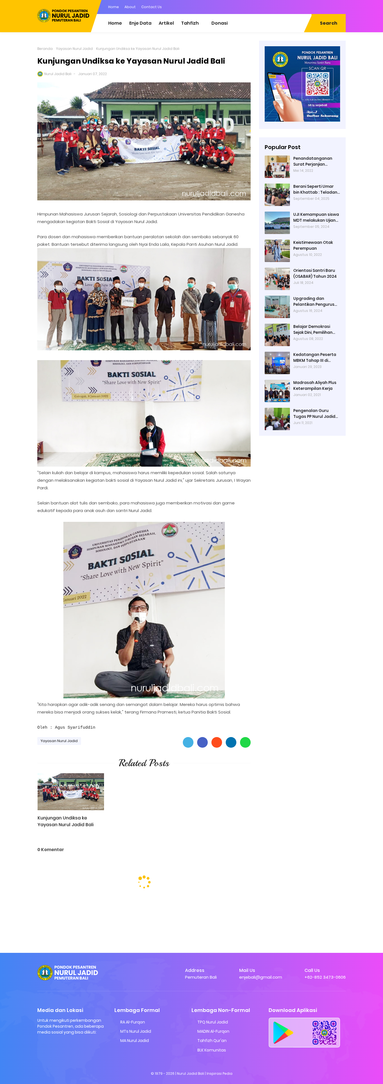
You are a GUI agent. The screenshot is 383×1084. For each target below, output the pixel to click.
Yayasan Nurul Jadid (74, 48)
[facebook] (308, 6)
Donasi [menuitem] (219, 23)
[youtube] (330, 6)
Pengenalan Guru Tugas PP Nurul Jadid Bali (314, 414)
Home (113, 6)
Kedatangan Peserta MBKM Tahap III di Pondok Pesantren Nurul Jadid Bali (314, 357)
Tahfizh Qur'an (212, 1040)
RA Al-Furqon (132, 1022)
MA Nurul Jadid (134, 1040)
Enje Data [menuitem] (140, 23)
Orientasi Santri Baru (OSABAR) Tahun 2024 (315, 273)
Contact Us (151, 6)
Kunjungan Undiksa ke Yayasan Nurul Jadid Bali (66, 821)
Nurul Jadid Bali (57, 73)
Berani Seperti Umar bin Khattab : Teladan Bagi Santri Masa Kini (315, 189)
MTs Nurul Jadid (135, 1031)
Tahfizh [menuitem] (190, 23)
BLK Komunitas (211, 1050)
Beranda (45, 48)
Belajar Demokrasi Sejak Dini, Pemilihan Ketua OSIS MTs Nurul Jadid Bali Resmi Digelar (314, 329)
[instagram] (319, 6)
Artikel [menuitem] (166, 23)
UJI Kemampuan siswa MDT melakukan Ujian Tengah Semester (316, 217)
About (130, 6)
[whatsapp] (341, 6)
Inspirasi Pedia (219, 1073)
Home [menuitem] (115, 23)
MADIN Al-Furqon (213, 1031)
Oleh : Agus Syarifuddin (66, 727)
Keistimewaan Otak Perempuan (313, 245)
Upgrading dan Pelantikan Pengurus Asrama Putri (313, 301)
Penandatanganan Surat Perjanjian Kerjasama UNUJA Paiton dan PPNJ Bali (313, 161)
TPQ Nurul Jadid (212, 1022)
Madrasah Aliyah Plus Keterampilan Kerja (314, 385)
